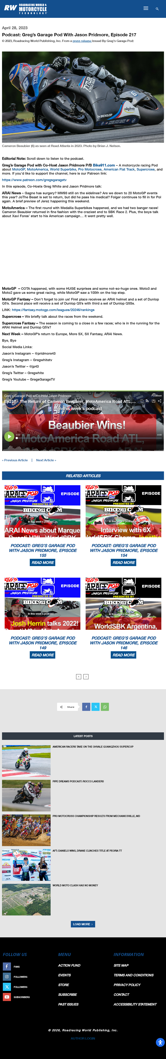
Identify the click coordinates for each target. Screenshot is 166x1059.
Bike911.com (104, 165)
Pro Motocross (90, 169)
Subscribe (45, 997)
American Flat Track (119, 169)
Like (50, 966)
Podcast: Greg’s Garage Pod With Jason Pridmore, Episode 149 (43, 642)
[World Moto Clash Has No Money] (26, 899)
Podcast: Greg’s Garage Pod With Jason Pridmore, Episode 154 (123, 550)
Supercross (146, 169)
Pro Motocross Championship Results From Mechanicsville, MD (96, 816)
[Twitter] (96, 707)
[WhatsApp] (105, 707)
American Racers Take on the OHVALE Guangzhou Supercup (93, 746)
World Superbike (63, 169)
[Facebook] (86, 707)
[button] (145, 8)
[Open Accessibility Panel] (160, 1042)
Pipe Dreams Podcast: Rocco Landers (78, 781)
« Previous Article (15, 460)
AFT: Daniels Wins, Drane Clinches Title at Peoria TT (87, 850)
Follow (47, 976)
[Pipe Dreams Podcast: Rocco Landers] (26, 795)
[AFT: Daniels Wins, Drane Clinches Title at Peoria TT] (26, 865)
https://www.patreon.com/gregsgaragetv (34, 180)
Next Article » (46, 460)
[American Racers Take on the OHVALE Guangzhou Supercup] (26, 761)
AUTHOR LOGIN (83, 1038)
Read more (42, 562)
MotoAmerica (37, 169)
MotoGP (18, 169)
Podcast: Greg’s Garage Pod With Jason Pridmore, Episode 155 (43, 550)
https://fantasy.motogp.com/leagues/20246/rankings (53, 310)
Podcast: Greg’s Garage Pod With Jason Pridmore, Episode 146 (123, 642)
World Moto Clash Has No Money (75, 885)
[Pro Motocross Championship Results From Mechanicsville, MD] (26, 830)
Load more (81, 924)
